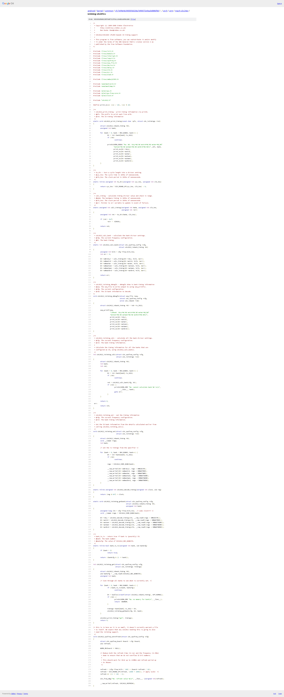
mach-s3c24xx (181, 10)
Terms (25, 694)
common (109, 10)
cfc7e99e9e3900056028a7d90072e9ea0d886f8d (137, 10)
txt (274, 694)
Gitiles (13, 694)
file (133, 19)
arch (165, 10)
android (91, 10)
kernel (100, 10)
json (280, 694)
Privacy (19, 694)
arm (171, 10)
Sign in (279, 3)
